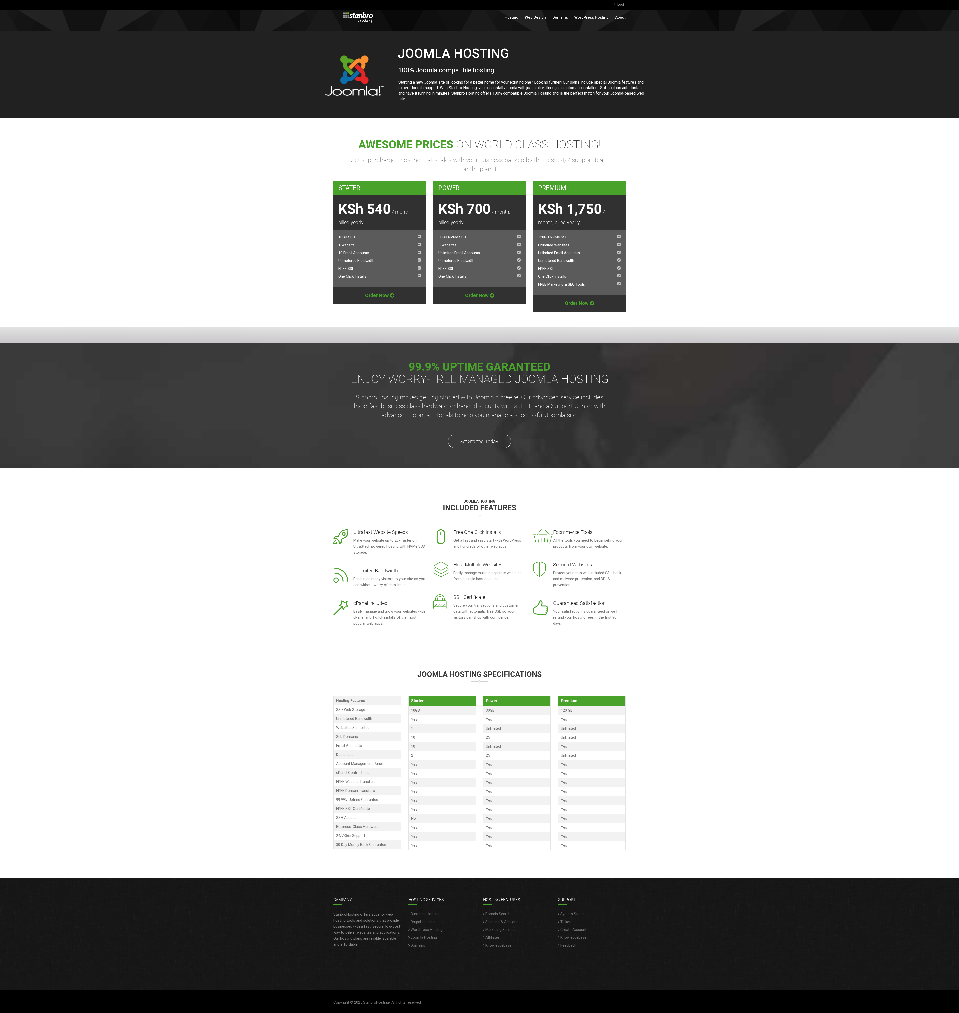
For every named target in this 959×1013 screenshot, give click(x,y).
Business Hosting (425, 914)
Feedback (568, 945)
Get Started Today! (479, 441)
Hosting (511, 17)
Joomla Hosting (424, 937)
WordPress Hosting (591, 17)
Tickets (566, 922)
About (620, 17)
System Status (572, 914)
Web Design (535, 17)
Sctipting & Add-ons (501, 922)
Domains (560, 17)
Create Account (573, 930)
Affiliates (492, 937)
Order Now (377, 295)
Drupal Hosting (423, 922)
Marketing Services (500, 930)
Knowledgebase (498, 945)
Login (621, 4)
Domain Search (497, 914)
